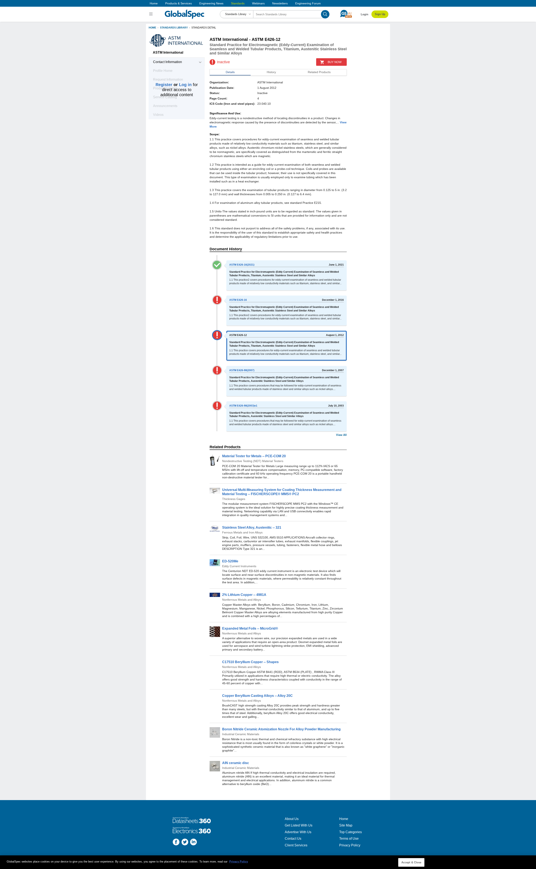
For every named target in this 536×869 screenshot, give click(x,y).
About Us (292, 819)
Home (154, 3)
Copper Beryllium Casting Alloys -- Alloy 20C (257, 695)
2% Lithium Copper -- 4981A (244, 595)
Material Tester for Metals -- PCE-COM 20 (254, 456)
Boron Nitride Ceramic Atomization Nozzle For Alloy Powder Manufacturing (281, 729)
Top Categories (350, 832)
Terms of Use (349, 838)
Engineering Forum (308, 3)
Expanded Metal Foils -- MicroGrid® (250, 628)
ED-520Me (230, 561)
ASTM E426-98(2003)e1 (243, 405)
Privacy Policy (349, 845)
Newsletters (280, 3)
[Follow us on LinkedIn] (193, 842)
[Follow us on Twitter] (185, 842)
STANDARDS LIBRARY (174, 27)
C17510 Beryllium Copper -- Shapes (250, 662)
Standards (238, 3)
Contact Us (293, 838)
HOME (152, 27)
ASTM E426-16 (238, 299)
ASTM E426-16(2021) (241, 264)
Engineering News (211, 3)
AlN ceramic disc (235, 763)
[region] (268, 862)
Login (364, 14)
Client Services (296, 845)
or (174, 84)
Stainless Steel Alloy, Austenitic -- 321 (251, 527)
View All (341, 434)
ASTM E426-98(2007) (241, 370)
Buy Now (334, 62)
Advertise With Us (298, 832)
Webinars (258, 3)
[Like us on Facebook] (176, 842)
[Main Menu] (151, 14)
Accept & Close (411, 862)
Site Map (345, 825)
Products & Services (178, 3)
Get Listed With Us (298, 825)
